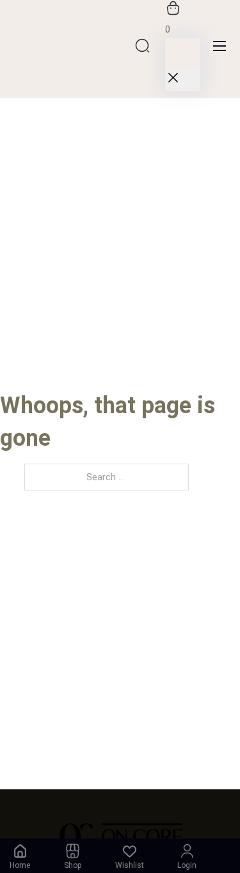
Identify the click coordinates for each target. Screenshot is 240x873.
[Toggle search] (143, 45)
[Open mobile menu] (219, 46)
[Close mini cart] (182, 79)
